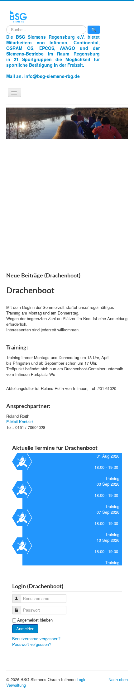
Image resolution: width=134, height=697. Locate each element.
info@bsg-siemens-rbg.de (52, 76)
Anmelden (25, 629)
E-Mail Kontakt (19, 422)
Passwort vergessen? (31, 644)
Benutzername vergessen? (36, 639)
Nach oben (118, 679)
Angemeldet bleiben (35, 620)
